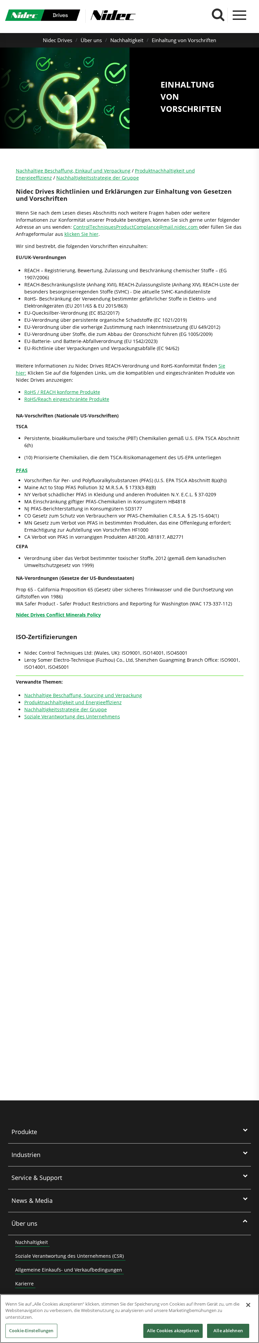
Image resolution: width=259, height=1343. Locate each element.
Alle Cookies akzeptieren (173, 1331)
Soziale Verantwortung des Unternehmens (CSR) (69, 1256)
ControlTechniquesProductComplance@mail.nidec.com (136, 227)
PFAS (22, 470)
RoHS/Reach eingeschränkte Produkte (66, 399)
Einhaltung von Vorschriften (184, 40)
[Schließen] (248, 1305)
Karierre (24, 1283)
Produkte (24, 1132)
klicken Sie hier (81, 234)
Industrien (25, 1155)
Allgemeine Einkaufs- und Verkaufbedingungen (68, 1270)
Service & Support (36, 1178)
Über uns (91, 40)
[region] (129, 1318)
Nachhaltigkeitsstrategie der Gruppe (97, 178)
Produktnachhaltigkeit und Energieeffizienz (73, 702)
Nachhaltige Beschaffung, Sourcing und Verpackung (83, 695)
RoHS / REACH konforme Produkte (62, 392)
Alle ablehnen (228, 1331)
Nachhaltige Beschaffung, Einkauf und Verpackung (73, 170)
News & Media (32, 1200)
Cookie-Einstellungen (31, 1331)
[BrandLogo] (42, 16)
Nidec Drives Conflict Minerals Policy (58, 615)
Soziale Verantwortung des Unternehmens (72, 716)
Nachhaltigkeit (126, 40)
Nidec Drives (57, 40)
